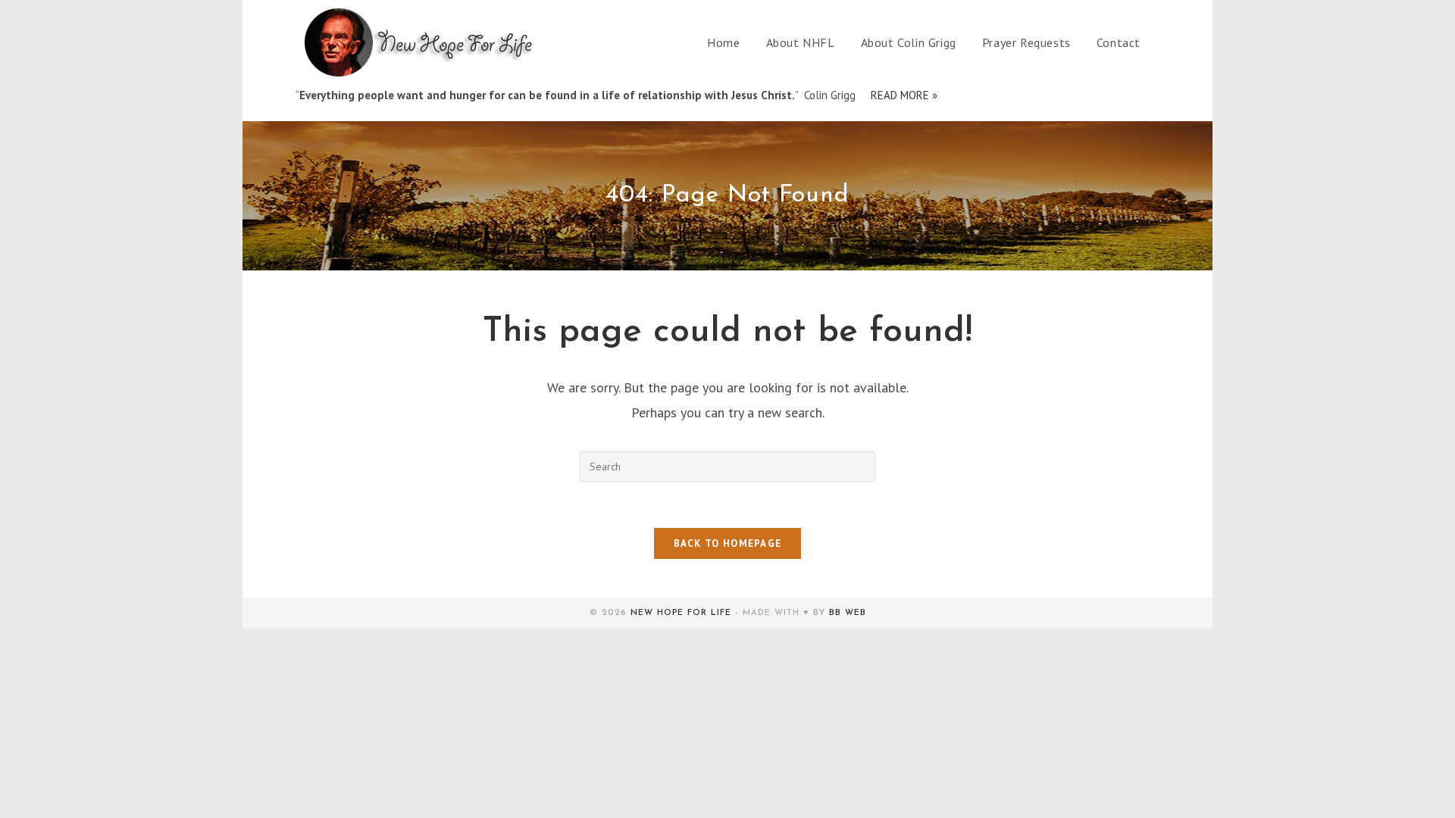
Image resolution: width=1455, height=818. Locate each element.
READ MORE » (904, 95)
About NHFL (800, 42)
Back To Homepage (728, 543)
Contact (1119, 42)
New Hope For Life (680, 613)
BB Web (847, 613)
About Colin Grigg (908, 42)
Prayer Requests (1026, 42)
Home (723, 42)
